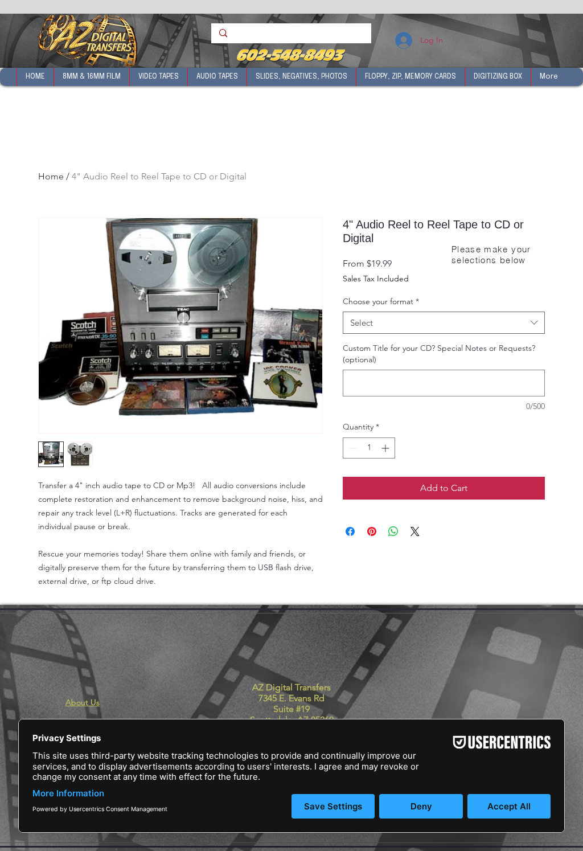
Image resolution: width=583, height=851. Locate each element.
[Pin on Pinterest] (372, 531)
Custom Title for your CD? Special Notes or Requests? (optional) (439, 354)
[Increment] (386, 448)
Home (51, 176)
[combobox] (444, 323)
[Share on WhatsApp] (393, 531)
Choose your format (381, 301)
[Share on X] (415, 531)
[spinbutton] (369, 448)
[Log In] (402, 40)
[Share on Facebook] (350, 531)
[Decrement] (351, 448)
